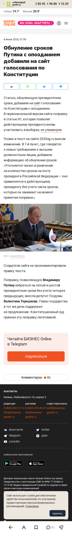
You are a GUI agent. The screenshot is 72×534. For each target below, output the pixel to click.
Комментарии (36, 377)
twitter (45, 429)
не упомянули (51, 130)
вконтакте (15, 429)
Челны (8, 11)
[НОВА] (35, 23)
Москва (27, 11)
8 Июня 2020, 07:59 (15, 39)
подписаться (36, 356)
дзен (44, 435)
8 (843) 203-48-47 (35, 408)
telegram (14, 435)
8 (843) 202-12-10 (14, 408)
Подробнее (32, 506)
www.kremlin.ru (17, 256)
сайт (37, 103)
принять (57, 513)
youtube (14, 441)
